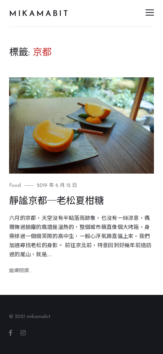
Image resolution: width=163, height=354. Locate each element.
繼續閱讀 (21, 270)
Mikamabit (39, 14)
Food (15, 185)
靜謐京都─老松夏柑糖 (56, 201)
